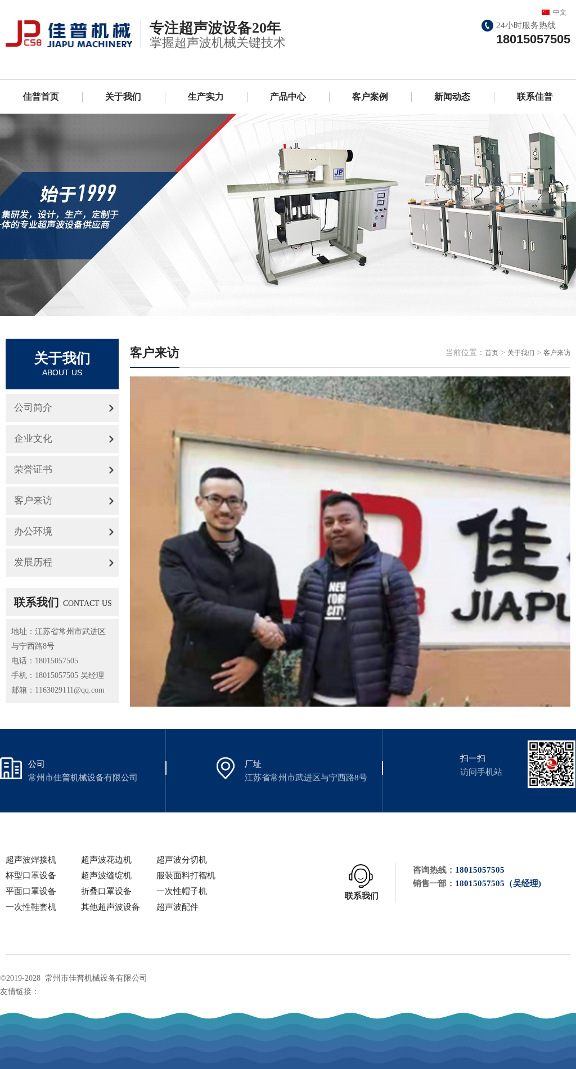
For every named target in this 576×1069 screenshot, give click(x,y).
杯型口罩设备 (31, 875)
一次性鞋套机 (31, 906)
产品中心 (288, 96)
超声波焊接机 (31, 859)
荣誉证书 (33, 469)
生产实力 (206, 96)
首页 (491, 353)
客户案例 (370, 96)
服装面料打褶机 (185, 875)
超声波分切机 (181, 859)
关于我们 (123, 96)
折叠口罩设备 (106, 891)
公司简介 (33, 407)
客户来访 (33, 500)
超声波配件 (177, 906)
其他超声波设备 (110, 906)
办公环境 (33, 531)
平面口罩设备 (31, 891)
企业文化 (33, 438)
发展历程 (33, 562)
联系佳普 (535, 96)
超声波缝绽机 (106, 875)
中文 (559, 12)
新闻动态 (452, 96)
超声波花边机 (106, 859)
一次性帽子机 (181, 891)
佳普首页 (41, 96)
